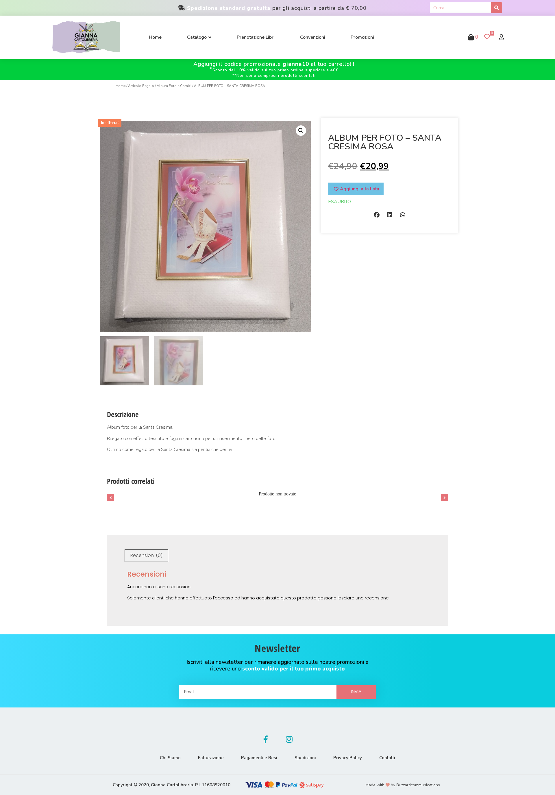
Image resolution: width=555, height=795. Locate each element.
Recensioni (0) (146, 555)
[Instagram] (289, 739)
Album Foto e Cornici (174, 85)
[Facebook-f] (266, 739)
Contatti (387, 758)
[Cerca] (496, 7)
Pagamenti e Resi (259, 758)
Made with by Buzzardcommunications (402, 785)
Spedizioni (305, 758)
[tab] (146, 555)
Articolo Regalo (141, 85)
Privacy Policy (347, 758)
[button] (376, 214)
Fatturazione (211, 758)
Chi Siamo (170, 758)
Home (120, 85)
